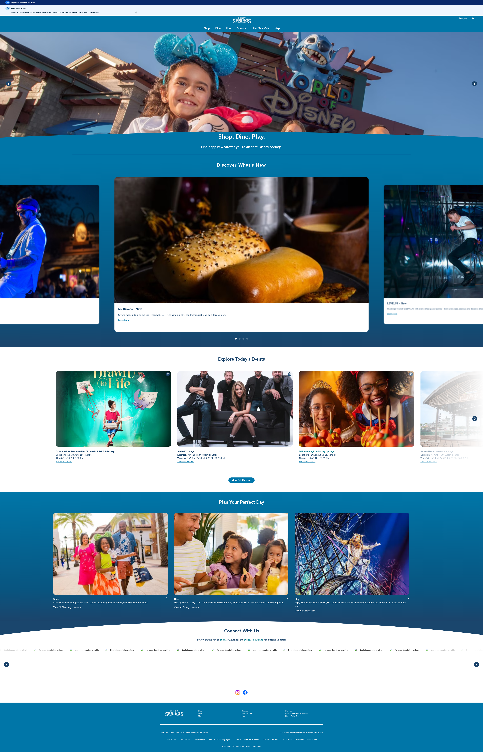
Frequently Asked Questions (296, 713)
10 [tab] (254, 684)
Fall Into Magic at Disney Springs (316, 451)
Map (243, 716)
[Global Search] (473, 18)
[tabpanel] (241, 254)
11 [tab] (258, 684)
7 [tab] (243, 684)
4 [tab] (247, 339)
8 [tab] (247, 684)
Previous (8, 83)
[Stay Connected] (238, 692)
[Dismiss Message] (136, 12)
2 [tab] (239, 339)
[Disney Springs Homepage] (242, 20)
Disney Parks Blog (253, 639)
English (464, 19)
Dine (200, 713)
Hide (33, 3)
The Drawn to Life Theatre (79, 455)
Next (474, 83)
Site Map (288, 711)
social (223, 639)
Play (200, 716)
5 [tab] (236, 684)
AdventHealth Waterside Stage (202, 455)
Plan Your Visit (247, 713)
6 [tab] (239, 684)
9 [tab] (251, 684)
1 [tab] (236, 339)
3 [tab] (243, 339)
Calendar (245, 711)
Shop (200, 711)
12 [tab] (262, 684)
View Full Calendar (241, 480)
